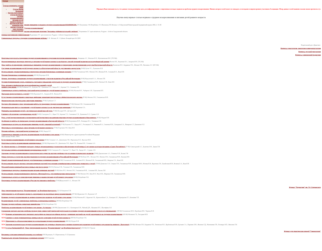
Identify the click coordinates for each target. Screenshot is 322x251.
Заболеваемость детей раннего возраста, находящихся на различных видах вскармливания (37, 194)
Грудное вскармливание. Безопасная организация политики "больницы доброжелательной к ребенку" (40, 31)
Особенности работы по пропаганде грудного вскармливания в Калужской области (33, 121)
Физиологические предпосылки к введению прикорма (22, 101)
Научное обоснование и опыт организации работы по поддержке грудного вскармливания (35, 104)
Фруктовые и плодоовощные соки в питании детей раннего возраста (27, 128)
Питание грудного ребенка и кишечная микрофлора (21, 204)
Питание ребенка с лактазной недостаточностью (20, 131)
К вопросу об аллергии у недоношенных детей (19, 114)
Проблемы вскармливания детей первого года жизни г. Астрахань (26, 208)
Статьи (5, 1)
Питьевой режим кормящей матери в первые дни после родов (25, 167)
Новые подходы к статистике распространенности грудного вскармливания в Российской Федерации (40, 157)
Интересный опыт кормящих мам (16, 24)
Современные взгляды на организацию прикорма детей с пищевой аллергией (31, 124)
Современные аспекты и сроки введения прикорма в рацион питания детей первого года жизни (37, 177)
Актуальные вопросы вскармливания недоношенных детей (24, 150)
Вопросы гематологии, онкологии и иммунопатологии (301, 48)
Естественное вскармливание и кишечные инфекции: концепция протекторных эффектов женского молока (42, 97)
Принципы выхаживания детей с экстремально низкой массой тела (27, 111)
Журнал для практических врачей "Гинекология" (302, 231)
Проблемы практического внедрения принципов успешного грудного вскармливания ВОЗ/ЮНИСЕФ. (39, 25)
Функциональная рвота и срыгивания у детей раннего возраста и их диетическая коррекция (36, 107)
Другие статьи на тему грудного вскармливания (16, 29)
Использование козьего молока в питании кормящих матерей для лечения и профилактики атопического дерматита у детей (48, 164)
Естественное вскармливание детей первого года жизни (23, 140)
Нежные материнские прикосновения (15, 35)
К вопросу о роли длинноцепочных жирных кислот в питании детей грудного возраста (38, 218)
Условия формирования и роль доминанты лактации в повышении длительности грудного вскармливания (42, 82)
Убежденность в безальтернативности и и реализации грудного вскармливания (35, 221)
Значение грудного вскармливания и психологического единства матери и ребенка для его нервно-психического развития (47, 153)
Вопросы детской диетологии (309, 52)
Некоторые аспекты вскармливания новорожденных (22, 143)
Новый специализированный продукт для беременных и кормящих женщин (30, 160)
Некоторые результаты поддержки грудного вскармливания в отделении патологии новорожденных (39, 58)
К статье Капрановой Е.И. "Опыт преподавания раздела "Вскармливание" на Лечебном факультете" (43, 228)
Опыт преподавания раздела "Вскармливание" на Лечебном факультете (29, 191)
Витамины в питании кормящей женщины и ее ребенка (22, 235)
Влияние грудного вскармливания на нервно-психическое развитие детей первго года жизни (36, 197)
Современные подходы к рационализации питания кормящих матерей (28, 170)
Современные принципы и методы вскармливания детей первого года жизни (31, 135)
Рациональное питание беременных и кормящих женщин (23, 238)
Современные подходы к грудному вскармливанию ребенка (24, 38)
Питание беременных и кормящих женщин (17, 75)
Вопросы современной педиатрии (308, 55)
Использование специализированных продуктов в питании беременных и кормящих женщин (36, 72)
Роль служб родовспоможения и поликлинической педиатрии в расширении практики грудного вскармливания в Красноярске (49, 118)
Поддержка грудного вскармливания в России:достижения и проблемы (28, 181)
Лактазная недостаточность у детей (15, 94)
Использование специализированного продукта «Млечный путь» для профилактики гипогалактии (38, 174)
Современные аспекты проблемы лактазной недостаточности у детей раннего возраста (35, 90)
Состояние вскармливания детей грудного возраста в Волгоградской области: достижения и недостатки (41, 68)
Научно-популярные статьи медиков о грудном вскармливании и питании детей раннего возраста (15, 17)
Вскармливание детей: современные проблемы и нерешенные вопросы (29, 201)
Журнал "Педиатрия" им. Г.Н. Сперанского (305, 187)
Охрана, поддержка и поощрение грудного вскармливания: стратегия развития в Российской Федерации (41, 79)
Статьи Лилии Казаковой (18, 10)
